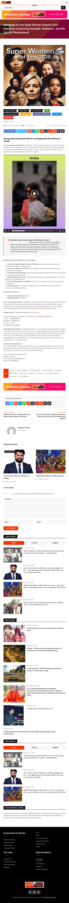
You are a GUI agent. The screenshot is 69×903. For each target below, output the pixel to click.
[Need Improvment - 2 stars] (5, 493)
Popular (34, 543)
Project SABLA (14, 373)
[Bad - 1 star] (4, 493)
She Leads (40, 373)
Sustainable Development (41, 114)
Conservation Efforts (10, 862)
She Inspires (32, 373)
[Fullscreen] (63, 231)
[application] (34, 194)
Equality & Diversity (9, 840)
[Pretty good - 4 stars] (9, 493)
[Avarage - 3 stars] (7, 493)
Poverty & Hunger (9, 842)
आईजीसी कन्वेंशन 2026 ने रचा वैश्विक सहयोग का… (50, 476)
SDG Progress (26, 114)
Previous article (8, 412)
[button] (34, 193)
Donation (12, 370)
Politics (38, 847)
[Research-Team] (23, 125)
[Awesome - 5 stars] (10, 493)
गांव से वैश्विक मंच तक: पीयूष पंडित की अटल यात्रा (40, 709)
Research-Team (24, 428)
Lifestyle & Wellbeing (11, 114)
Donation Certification (22, 370)
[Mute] (60, 231)
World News (8, 117)
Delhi (37, 835)
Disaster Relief (8, 845)
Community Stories (9, 848)
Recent (14, 543)
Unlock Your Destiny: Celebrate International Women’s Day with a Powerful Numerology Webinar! (50, 416)
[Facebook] (7, 403)
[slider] (33, 230)
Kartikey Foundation (48, 370)
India (47, 111)
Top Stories (57, 114)
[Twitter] (12, 403)
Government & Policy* (42, 841)
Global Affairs (24, 111)
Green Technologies (9, 864)
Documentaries (40, 864)
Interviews (39, 866)
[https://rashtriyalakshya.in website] (21, 125)
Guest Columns (36, 111)
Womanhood (13, 376)
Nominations (58, 370)
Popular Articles (40, 844)
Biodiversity (7, 867)
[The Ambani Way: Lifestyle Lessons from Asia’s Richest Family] (14, 633)
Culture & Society (10, 111)
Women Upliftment (24, 376)
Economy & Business (42, 838)
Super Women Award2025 (52, 373)
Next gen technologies (49, 897)
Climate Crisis (8, 859)
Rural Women (23, 373)
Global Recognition (35, 370)
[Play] (6, 231)
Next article (61, 412)
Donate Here (35, 312)
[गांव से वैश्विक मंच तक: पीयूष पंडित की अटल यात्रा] (14, 715)
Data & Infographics (42, 869)
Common (55, 543)
